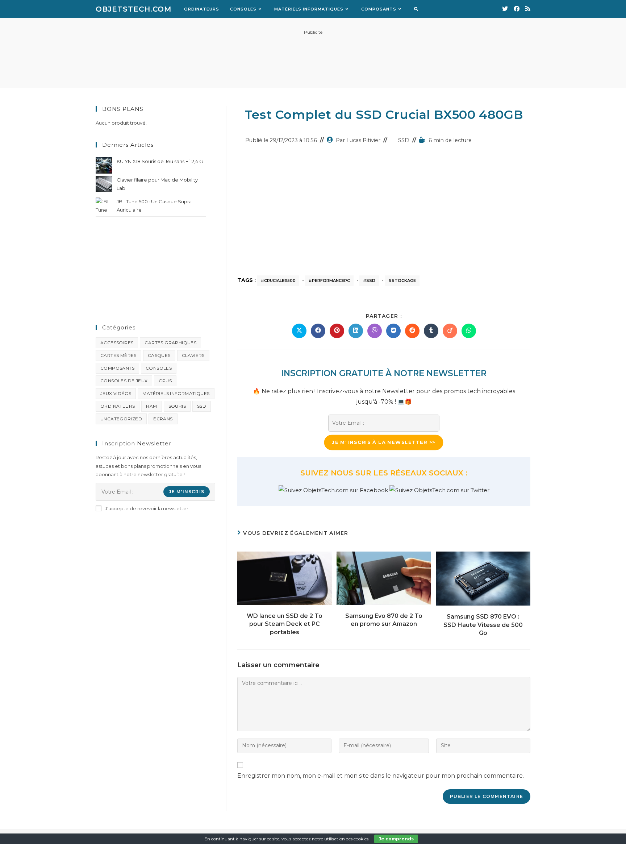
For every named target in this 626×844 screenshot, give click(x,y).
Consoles (159, 368)
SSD (403, 140)
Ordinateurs (117, 406)
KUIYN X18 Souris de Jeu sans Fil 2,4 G (160, 161)
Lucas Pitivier (363, 140)
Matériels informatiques (175, 393)
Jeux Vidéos (115, 393)
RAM (151, 406)
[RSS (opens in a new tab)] (527, 9)
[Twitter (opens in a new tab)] (505, 9)
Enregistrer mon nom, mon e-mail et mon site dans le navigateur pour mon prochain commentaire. (380, 775)
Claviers (193, 355)
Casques (159, 355)
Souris (177, 406)
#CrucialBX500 (278, 280)
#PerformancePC (329, 280)
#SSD (369, 280)
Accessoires (116, 342)
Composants (117, 368)
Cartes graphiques (170, 342)
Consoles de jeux (123, 380)
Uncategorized (121, 418)
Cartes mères (118, 355)
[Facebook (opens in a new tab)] (516, 9)
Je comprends (396, 838)
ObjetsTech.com (133, 9)
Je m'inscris (186, 491)
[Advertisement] (313, 55)
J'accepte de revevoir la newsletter (146, 508)
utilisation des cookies (346, 838)
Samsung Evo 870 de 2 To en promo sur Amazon (383, 619)
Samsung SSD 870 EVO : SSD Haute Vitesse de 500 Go (483, 624)
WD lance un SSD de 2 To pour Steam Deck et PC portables (284, 624)
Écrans (162, 418)
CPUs (165, 380)
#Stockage (402, 280)
